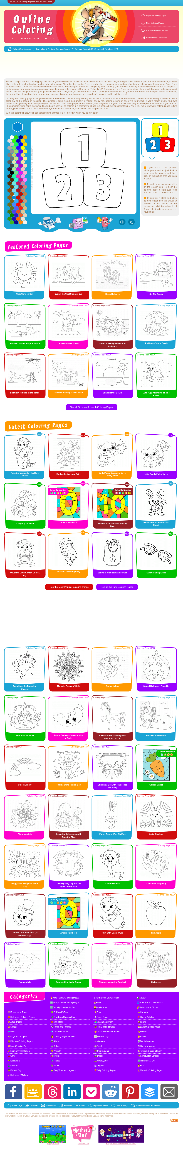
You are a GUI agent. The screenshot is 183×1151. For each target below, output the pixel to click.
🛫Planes (55, 1060)
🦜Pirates (55, 1065)
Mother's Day (83, 1144)
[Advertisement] (91, 65)
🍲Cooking (142, 1012)
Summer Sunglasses (156, 573)
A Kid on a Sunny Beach (156, 343)
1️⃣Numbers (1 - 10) (146, 1060)
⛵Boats (97, 1002)
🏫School (12, 1027)
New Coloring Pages (155, 23)
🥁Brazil (98, 1046)
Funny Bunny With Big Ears (112, 834)
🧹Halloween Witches (18, 1075)
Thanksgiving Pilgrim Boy (68, 785)
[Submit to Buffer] (149, 1091)
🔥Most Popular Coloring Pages (64, 998)
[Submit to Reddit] (110, 1091)
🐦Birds (11, 1031)
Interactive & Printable (46, 49)
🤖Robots (55, 1046)
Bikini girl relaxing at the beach (24, 393)
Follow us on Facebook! (74, 1105)
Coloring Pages (63, 49)
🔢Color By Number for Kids (62, 1007)
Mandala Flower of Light (68, 686)
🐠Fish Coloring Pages (104, 1027)
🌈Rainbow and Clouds (147, 1007)
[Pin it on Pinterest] (130, 1091)
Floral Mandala (25, 834)
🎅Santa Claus (101, 1017)
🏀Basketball (57, 1022)
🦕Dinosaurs (13, 1065)
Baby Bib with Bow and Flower (112, 573)
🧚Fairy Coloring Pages (105, 1070)
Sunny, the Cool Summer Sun (68, 294)
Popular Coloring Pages (156, 16)
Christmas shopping (156, 883)
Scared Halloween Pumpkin (156, 686)
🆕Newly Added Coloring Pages (64, 1002)
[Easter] (52, 1142)
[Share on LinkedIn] (72, 1091)
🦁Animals (56, 1051)
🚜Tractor (98, 1056)
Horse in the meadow (156, 735)
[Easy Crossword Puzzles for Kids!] (121, 1134)
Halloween (156, 982)
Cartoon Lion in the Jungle (68, 982)
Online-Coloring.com (22, 49)
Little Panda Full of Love (156, 474)
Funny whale (25, 982)
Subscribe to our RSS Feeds (148, 1105)
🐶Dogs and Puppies (17, 1036)
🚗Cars (11, 1056)
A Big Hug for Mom (25, 523)
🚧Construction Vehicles (148, 1056)
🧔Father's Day (14, 1070)
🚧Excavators (14, 1060)
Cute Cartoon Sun (24, 294)
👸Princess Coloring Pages (20, 1041)
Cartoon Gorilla (112, 883)
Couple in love (112, 686)
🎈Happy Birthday (145, 1017)
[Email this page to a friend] (169, 1091)
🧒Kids (140, 1065)
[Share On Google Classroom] (33, 1091)
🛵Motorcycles (100, 1060)
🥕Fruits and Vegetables (18, 1051)
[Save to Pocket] (91, 1091)
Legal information (100, 1105)
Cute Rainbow (24, 785)
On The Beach (156, 294)
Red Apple (156, 933)
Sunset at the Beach (112, 393)
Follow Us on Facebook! (156, 38)
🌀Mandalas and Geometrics (150, 1002)
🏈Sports (141, 1022)
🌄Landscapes (100, 1007)
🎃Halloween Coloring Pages (21, 1017)
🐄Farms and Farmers (61, 1027)
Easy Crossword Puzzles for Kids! (121, 1144)
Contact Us (51, 1105)
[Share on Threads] (52, 1091)
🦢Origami (99, 1065)
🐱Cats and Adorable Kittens (107, 1031)
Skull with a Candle (25, 735)
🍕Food (98, 1012)
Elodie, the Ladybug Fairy (68, 474)
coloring (101, 1114)
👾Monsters (99, 1041)
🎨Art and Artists (15, 1022)
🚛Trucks (55, 1056)
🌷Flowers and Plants (17, 1012)
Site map (34, 1105)
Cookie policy (122, 1105)
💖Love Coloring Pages (18, 1046)
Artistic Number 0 (68, 522)
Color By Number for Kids (157, 30)
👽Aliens (55, 1041)
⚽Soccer (141, 998)
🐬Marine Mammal (59, 1031)
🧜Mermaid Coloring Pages (149, 1070)
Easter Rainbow (156, 834)
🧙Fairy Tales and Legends (63, 1070)
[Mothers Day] (83, 1142)
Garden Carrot (156, 785)
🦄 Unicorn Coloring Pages (149, 1051)
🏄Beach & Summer (103, 1022)
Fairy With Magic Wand (112, 933)
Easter (56, 1144)
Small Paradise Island (69, 343)
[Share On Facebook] (13, 1091)
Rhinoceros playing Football (112, 982)
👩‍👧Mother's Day (101, 1036)
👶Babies (141, 1036)
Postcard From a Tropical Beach (25, 343)
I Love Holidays (112, 294)
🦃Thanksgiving (101, 1051)
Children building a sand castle (68, 393)
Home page (17, 1105)
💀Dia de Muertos (145, 1041)
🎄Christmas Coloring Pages (64, 1017)
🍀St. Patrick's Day (59, 1012)
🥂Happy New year (146, 1046)
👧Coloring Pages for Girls (63, 1036)
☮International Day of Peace (106, 998)
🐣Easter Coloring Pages (148, 1027)
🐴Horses (142, 1031)
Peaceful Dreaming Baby (68, 572)
